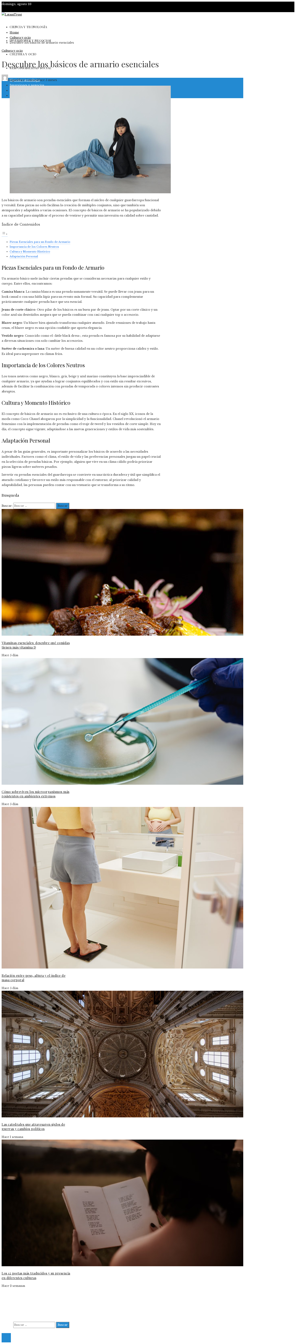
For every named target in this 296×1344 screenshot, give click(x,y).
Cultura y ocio (12, 51)
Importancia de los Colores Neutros (34, 246)
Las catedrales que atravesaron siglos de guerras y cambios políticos (33, 1126)
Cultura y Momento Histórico (30, 251)
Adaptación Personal (24, 256)
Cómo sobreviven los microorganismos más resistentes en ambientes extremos (35, 794)
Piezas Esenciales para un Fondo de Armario (40, 241)
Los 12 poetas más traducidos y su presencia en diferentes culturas (36, 1275)
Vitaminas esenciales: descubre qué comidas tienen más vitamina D (36, 645)
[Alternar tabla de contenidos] (5, 234)
